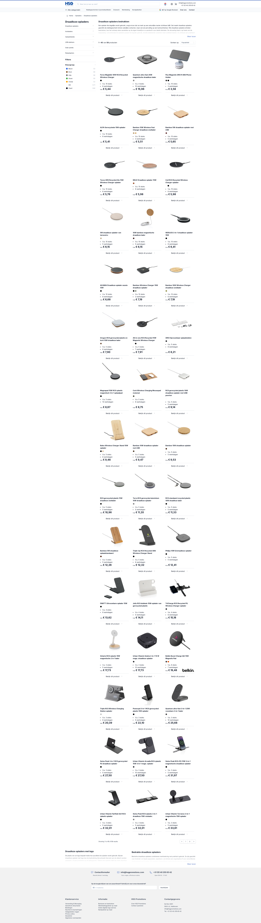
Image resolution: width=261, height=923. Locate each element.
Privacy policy (70, 914)
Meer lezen (191, 36)
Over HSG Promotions (138, 903)
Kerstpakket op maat (105, 910)
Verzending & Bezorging (73, 903)
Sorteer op (174, 43)
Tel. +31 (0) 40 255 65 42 (172, 911)
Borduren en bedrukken (106, 903)
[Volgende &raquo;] (194, 841)
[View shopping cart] (176, 4)
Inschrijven (164, 887)
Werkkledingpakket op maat (107, 906)
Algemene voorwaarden (73, 918)
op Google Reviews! (170, 10)
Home (71, 15)
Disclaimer (68, 916)
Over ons (183, 10)
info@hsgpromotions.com (187, 3)
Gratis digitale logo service (107, 908)
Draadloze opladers (90, 15)
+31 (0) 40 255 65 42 (188, 5)
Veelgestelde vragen (72, 912)
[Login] (172, 4)
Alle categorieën (74, 10)
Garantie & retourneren (72, 906)
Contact (192, 10)
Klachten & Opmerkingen (73, 910)
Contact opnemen (137, 906)
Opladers (78, 15)
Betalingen (68, 908)
